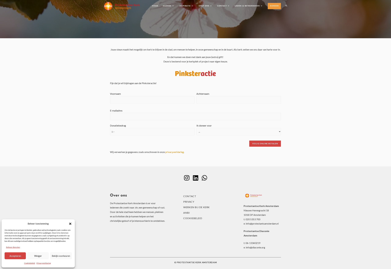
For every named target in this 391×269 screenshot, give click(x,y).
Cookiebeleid (29, 263)
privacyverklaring (174, 151)
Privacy (188, 201)
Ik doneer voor (204, 125)
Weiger (38, 255)
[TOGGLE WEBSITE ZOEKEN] (286, 6)
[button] (70, 223)
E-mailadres (116, 110)
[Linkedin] (195, 178)
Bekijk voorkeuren (61, 255)
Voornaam (115, 93)
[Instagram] (187, 178)
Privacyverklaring (44, 263)
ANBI (186, 212)
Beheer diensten (13, 247)
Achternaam (202, 93)
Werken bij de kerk (196, 207)
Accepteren (15, 255)
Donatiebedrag (118, 125)
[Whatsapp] (204, 178)
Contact (189, 196)
